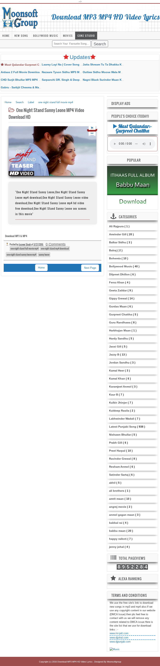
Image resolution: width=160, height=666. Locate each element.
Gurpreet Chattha (120, 314)
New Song (21, 36)
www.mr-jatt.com (119, 633)
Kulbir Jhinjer (118, 402)
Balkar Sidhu (117, 242)
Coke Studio (86, 36)
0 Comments (56, 244)
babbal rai (115, 522)
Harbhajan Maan (120, 330)
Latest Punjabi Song (122, 426)
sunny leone (44, 254)
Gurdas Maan (118, 306)
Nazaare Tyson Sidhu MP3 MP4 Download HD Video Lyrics (80, 72)
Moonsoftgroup (114, 662)
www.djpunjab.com (120, 641)
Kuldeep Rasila (119, 410)
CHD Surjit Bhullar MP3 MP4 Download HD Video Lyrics (37, 79)
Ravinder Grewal (120, 458)
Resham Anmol (119, 466)
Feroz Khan (116, 282)
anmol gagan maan (121, 514)
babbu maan (117, 530)
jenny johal (116, 546)
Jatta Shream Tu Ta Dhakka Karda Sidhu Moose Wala (118, 64)
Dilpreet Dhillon (119, 274)
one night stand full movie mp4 (24, 248)
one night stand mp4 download (55, 248)
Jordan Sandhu (119, 362)
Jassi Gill (115, 346)
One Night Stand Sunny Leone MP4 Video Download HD (46, 113)
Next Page (90, 267)
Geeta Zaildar (118, 290)
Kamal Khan (117, 378)
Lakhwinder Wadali (121, 418)
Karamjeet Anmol (120, 386)
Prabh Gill (115, 442)
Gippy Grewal (118, 298)
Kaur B (113, 394)
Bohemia (115, 258)
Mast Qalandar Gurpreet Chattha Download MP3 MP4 (40, 64)
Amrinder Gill (117, 234)
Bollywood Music (45, 36)
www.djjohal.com (119, 637)
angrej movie (117, 506)
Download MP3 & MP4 (16, 236)
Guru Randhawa (120, 322)
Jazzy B (114, 354)
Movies (68, 36)
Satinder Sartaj (119, 474)
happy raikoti (118, 538)
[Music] (115, 649)
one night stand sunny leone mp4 (21, 254)
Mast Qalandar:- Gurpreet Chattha (134, 128)
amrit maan (116, 498)
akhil (112, 482)
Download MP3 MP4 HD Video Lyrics (105, 16)
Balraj (113, 250)
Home (6, 36)
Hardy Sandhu (118, 338)
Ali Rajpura (116, 226)
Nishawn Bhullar (120, 434)
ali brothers (116, 490)
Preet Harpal (117, 450)
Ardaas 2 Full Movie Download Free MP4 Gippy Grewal (37, 72)
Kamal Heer (116, 370)
